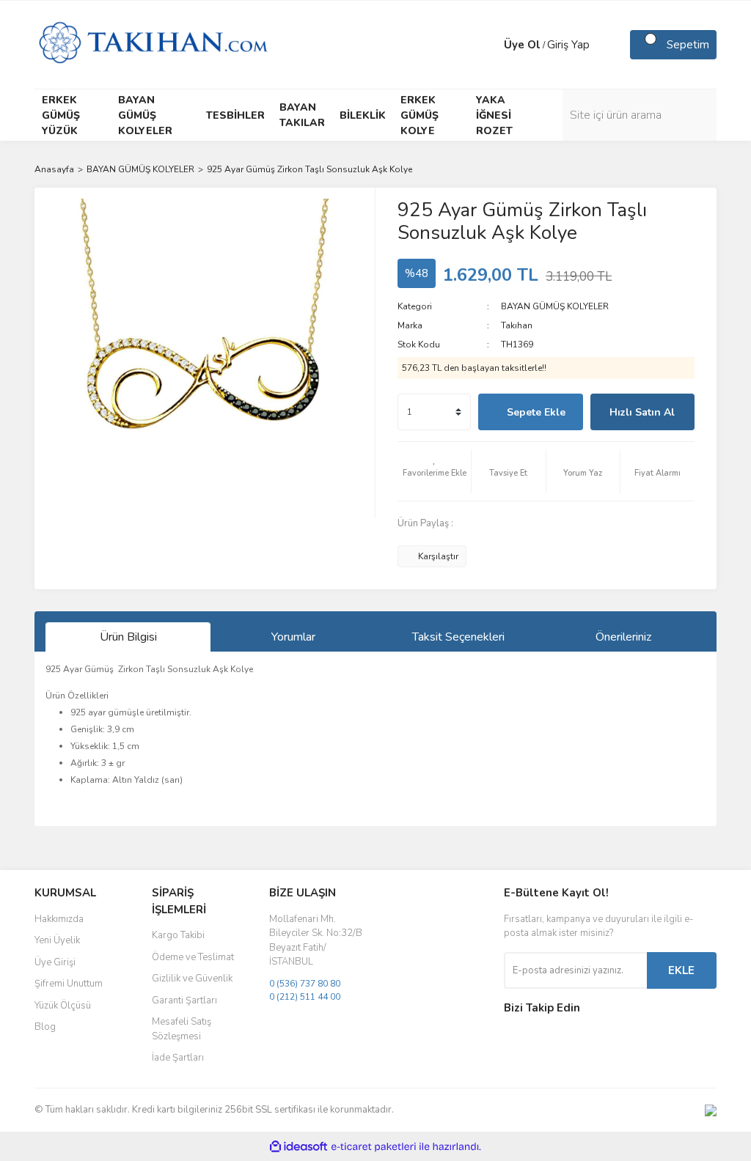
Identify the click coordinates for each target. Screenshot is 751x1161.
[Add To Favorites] (434, 471)
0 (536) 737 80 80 (304, 983)
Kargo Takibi (178, 935)
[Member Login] (489, 45)
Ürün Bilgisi (128, 637)
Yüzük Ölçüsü (62, 1005)
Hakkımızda (59, 919)
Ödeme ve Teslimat (193, 957)
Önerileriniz (623, 637)
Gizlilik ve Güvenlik (192, 978)
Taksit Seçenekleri (458, 637)
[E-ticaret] (374, 1146)
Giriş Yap (568, 44)
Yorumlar (293, 637)
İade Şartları (178, 1057)
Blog (45, 1026)
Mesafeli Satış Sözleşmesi (181, 1029)
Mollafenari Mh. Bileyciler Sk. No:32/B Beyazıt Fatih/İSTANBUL (315, 941)
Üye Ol (522, 44)
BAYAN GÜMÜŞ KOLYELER (555, 306)
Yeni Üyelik (57, 940)
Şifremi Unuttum (68, 983)
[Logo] (152, 44)
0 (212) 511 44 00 (304, 997)
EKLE (681, 970)
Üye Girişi (55, 962)
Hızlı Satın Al (642, 412)
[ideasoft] (298, 1147)
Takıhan (516, 325)
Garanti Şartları (184, 1000)
